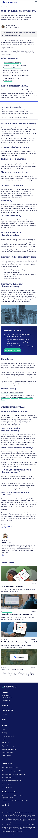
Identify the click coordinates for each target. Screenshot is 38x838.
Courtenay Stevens (7, 584)
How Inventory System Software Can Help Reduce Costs (17, 395)
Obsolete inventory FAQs (11, 78)
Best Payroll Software (8, 777)
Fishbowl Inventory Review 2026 (12, 670)
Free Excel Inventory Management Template (16, 614)
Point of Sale (5, 742)
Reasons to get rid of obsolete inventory (16, 70)
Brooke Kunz (11, 26)
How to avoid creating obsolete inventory (16, 75)
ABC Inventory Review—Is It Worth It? (12, 392)
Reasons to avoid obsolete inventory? (15, 65)
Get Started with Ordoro (12, 350)
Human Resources (7, 752)
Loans (3, 729)
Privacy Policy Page (18, 831)
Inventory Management (9, 749)
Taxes (3, 739)
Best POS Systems (7, 784)
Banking (4, 733)
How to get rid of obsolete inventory (15, 73)
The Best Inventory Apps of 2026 (12, 586)
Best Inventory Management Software (13, 771)
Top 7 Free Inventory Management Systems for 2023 (19, 642)
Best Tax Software (7, 787)
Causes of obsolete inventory (12, 68)
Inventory (14, 7)
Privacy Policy (24, 117)
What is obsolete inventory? (12, 62)
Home (2, 7)
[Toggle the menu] (36, 2)
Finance (8, 7)
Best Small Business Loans (10, 767)
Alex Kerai (4, 639)
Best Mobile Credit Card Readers (11, 781)
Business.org (5, 834)
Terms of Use (17, 117)
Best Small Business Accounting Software (14, 774)
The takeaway (8, 80)
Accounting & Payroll (8, 736)
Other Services (6, 756)
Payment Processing (8, 746)
